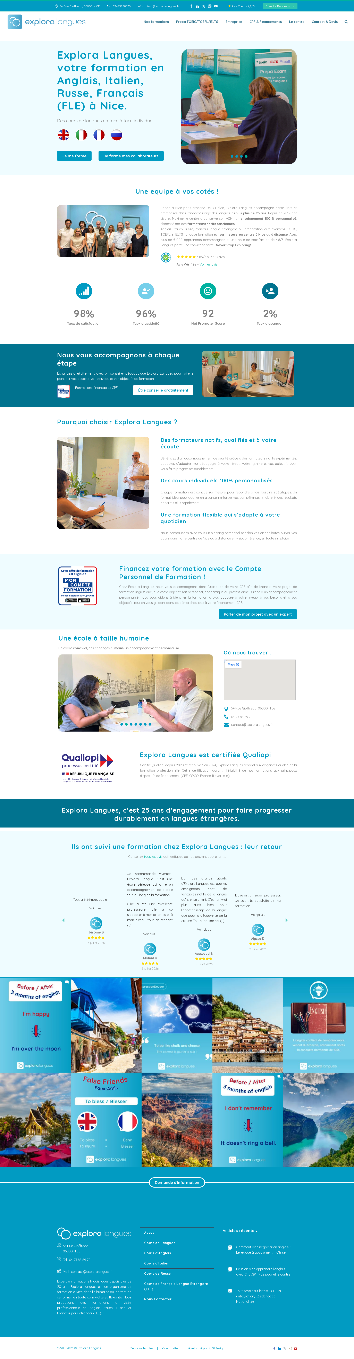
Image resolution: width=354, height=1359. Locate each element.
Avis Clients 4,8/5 (243, 6)
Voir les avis (208, 264)
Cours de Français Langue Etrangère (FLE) (176, 1286)
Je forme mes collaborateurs (131, 155)
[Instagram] (210, 6)
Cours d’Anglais (157, 1253)
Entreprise (234, 22)
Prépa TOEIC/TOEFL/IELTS (197, 22)
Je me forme (74, 155)
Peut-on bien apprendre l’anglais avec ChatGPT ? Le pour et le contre (263, 1271)
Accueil (150, 1233)
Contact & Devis (325, 22)
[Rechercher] (346, 21)
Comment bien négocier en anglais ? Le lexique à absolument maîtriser (263, 1249)
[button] (35, 1025)
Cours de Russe (157, 1273)
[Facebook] (191, 6)
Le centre (296, 22)
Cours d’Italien (156, 1263)
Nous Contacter (158, 1299)
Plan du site (170, 1348)
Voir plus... (96, 907)
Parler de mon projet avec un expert (258, 614)
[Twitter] (204, 6)
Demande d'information (177, 1182)
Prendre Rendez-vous (280, 6)
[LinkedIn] (197, 6)
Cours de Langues (159, 1243)
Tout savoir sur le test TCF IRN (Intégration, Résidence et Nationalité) (258, 1296)
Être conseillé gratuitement (163, 390)
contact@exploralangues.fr (160, 6)
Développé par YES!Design (205, 1348)
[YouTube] (216, 6)
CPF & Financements (266, 22)
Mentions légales (141, 1348)
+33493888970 (121, 6)
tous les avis (153, 857)
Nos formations (156, 22)
